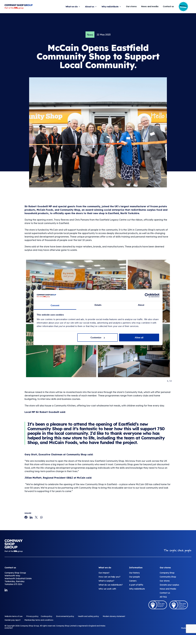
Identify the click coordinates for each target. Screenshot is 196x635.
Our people (134, 576)
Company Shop (167, 572)
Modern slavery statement (114, 616)
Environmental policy (65, 616)
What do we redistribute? (111, 585)
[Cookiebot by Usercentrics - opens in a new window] (146, 295)
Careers (132, 581)
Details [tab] (98, 305)
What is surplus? (106, 581)
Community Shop (168, 576)
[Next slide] (163, 321)
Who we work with (107, 589)
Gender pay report (13, 620)
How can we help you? (109, 576)
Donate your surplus (169, 585)
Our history (134, 572)
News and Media (168, 589)
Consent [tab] (55, 305)
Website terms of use (13, 616)
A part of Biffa (136, 585)
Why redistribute (110, 6)
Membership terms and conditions (39, 620)
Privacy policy (32, 616)
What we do (72, 6)
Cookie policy (46, 616)
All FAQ (163, 597)
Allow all (139, 337)
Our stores (131, 6)
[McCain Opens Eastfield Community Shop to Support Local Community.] (26, 517)
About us (89, 6)
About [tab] (141, 305)
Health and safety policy (88, 616)
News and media (149, 6)
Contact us (168, 6)
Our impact (104, 572)
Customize (96, 337)
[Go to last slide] (33, 321)
